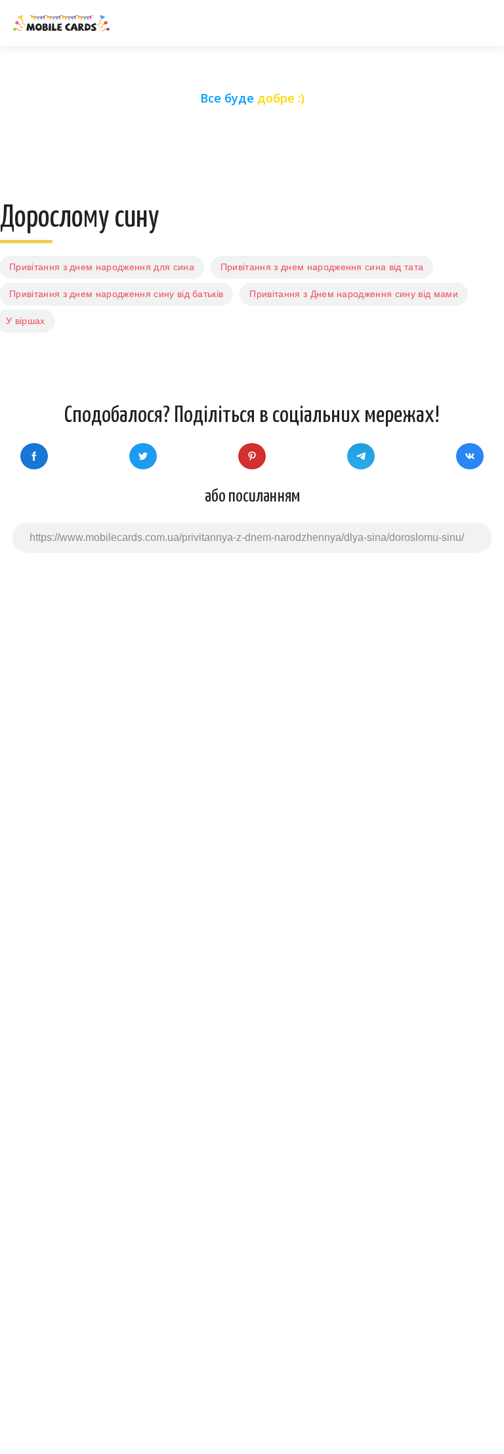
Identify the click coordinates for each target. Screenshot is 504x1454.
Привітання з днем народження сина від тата (321, 267)
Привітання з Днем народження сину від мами (353, 294)
